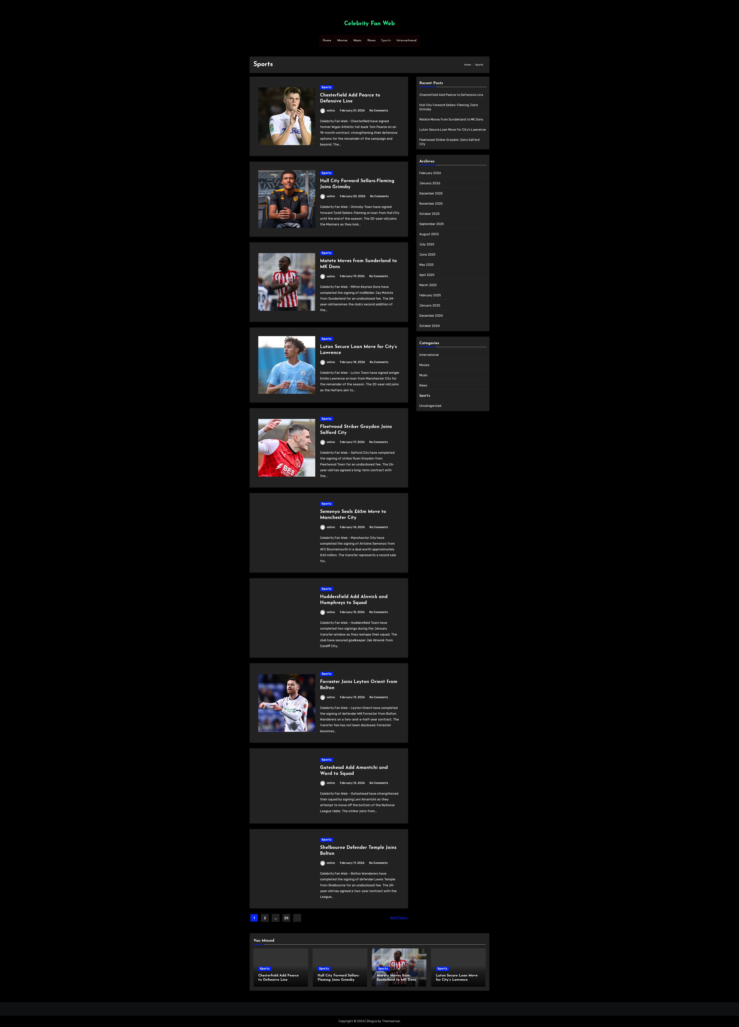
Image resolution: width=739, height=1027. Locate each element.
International (406, 40)
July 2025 (426, 244)
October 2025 (429, 214)
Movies (342, 40)
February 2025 (430, 295)
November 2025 (431, 203)
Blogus (372, 1021)
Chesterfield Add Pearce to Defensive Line (451, 95)
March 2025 (428, 285)
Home (327, 40)
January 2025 (429, 305)
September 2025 (431, 224)
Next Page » (399, 918)
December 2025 (431, 193)
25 (286, 918)
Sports (386, 40)
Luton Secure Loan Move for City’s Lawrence (452, 129)
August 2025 (429, 234)
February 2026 (430, 173)
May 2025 (426, 265)
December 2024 (431, 315)
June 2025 (427, 254)
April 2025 (427, 275)
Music (357, 40)
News (371, 40)
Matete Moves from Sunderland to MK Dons (451, 119)
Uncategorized (430, 406)
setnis (331, 110)
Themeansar (391, 1021)
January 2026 (429, 183)
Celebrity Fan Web (369, 24)
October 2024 (429, 326)
